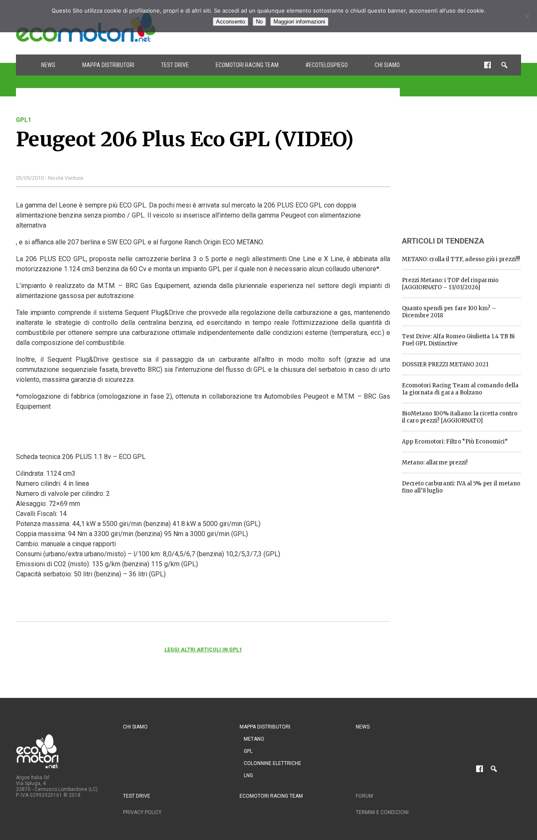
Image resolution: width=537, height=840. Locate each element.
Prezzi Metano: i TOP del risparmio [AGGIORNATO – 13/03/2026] (450, 284)
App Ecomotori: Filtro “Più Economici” (455, 441)
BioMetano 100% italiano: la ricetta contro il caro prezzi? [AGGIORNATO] (459, 417)
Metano (254, 739)
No (259, 21)
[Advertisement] (465, 169)
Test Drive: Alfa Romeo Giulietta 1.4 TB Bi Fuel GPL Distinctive (458, 340)
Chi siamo (387, 65)
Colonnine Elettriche (272, 763)
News (48, 65)
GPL (248, 751)
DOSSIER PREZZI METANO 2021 (445, 364)
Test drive (175, 65)
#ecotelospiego (326, 65)
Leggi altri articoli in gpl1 (203, 650)
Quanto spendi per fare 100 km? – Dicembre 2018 (449, 312)
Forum (364, 796)
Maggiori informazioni (299, 21)
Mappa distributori (108, 65)
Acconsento (230, 21)
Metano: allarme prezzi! (434, 462)
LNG (248, 775)
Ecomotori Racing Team (247, 65)
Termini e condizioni (382, 812)
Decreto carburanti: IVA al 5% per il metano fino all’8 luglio (461, 487)
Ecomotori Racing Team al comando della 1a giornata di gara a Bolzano (460, 389)
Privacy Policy (142, 812)
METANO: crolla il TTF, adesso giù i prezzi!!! (461, 259)
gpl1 (23, 120)
